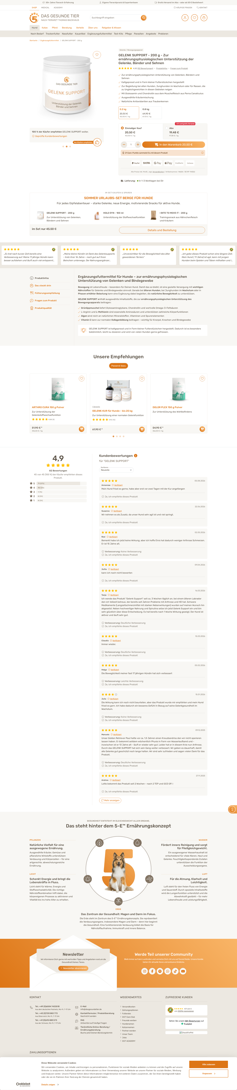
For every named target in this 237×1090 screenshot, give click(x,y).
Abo (171, 128)
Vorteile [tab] (80, 27)
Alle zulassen (208, 1064)
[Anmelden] (184, 17)
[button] (37, 33)
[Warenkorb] (202, 17)
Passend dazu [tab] (118, 365)
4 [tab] (123, 436)
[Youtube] (183, 971)
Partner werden (129, 1031)
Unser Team (127, 1034)
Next (233, 255)
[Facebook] (152, 971)
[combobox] (118, 17)
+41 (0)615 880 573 (48, 1020)
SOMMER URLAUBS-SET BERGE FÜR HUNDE (118, 198)
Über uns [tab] (93, 27)
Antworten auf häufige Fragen (94, 1023)
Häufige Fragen (184, 7)
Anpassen (207, 1073)
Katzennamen (128, 1027)
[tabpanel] (118, 33)
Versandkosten (158, 172)
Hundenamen (128, 1024)
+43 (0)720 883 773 (48, 1013)
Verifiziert (118, 485)
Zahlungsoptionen (130, 1010)
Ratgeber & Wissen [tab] (111, 27)
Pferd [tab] (55, 27)
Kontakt (203, 7)
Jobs (124, 1037)
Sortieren (104, 467)
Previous (3, 255)
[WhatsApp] (167, 971)
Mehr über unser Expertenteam (51, 139)
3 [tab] (70, 149)
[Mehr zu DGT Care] (202, 152)
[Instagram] (144, 971)
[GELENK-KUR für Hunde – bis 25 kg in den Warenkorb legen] (142, 429)
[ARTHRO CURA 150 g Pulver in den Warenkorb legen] (81, 429)
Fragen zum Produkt (179, 68)
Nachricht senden (88, 1016)
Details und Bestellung (162, 230)
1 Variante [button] (96, 407)
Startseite (33, 40)
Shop (34, 7)
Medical (45, 7)
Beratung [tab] (67, 27)
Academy (58, 7)
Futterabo (126, 1013)
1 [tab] (63, 149)
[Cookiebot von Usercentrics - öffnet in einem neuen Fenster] (23, 1085)
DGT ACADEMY (128, 1041)
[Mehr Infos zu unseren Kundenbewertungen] (136, 456)
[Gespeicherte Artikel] (193, 17)
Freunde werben (129, 1020)
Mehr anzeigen (111, 800)
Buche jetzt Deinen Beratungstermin (96, 1033)
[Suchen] (143, 18)
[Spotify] (160, 971)
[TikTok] (175, 971)
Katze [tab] (45, 27)
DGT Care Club (128, 1017)
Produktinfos (161, 68)
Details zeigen (48, 1084)
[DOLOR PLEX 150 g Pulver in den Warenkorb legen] (202, 429)
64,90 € (147, 113)
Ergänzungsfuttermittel (49, 40)
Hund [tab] (34, 27)
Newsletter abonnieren (75, 968)
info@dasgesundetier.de (91, 1009)
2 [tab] (66, 149)
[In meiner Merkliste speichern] (97, 54)
